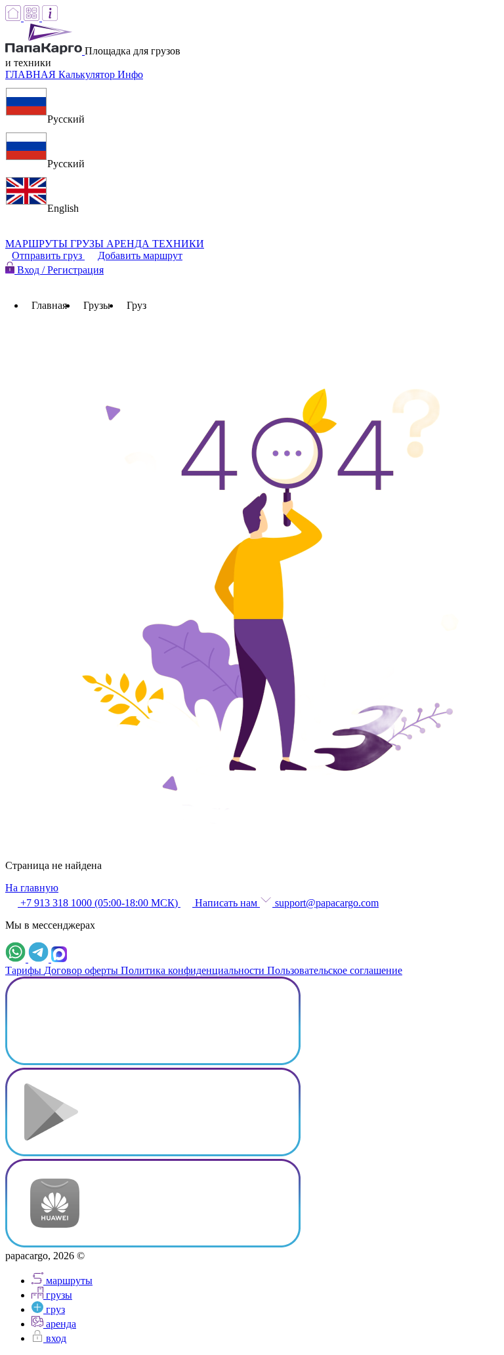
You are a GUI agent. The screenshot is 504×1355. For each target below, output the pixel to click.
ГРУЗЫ (88, 243)
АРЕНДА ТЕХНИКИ (155, 243)
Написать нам (226, 902)
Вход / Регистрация (59, 269)
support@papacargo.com (325, 902)
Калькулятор (87, 74)
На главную (31, 887)
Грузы (96, 305)
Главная (49, 305)
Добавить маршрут (140, 255)
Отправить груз (48, 255)
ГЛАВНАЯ (31, 74)
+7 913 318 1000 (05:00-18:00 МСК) (99, 902)
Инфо (130, 74)
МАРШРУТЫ (37, 243)
